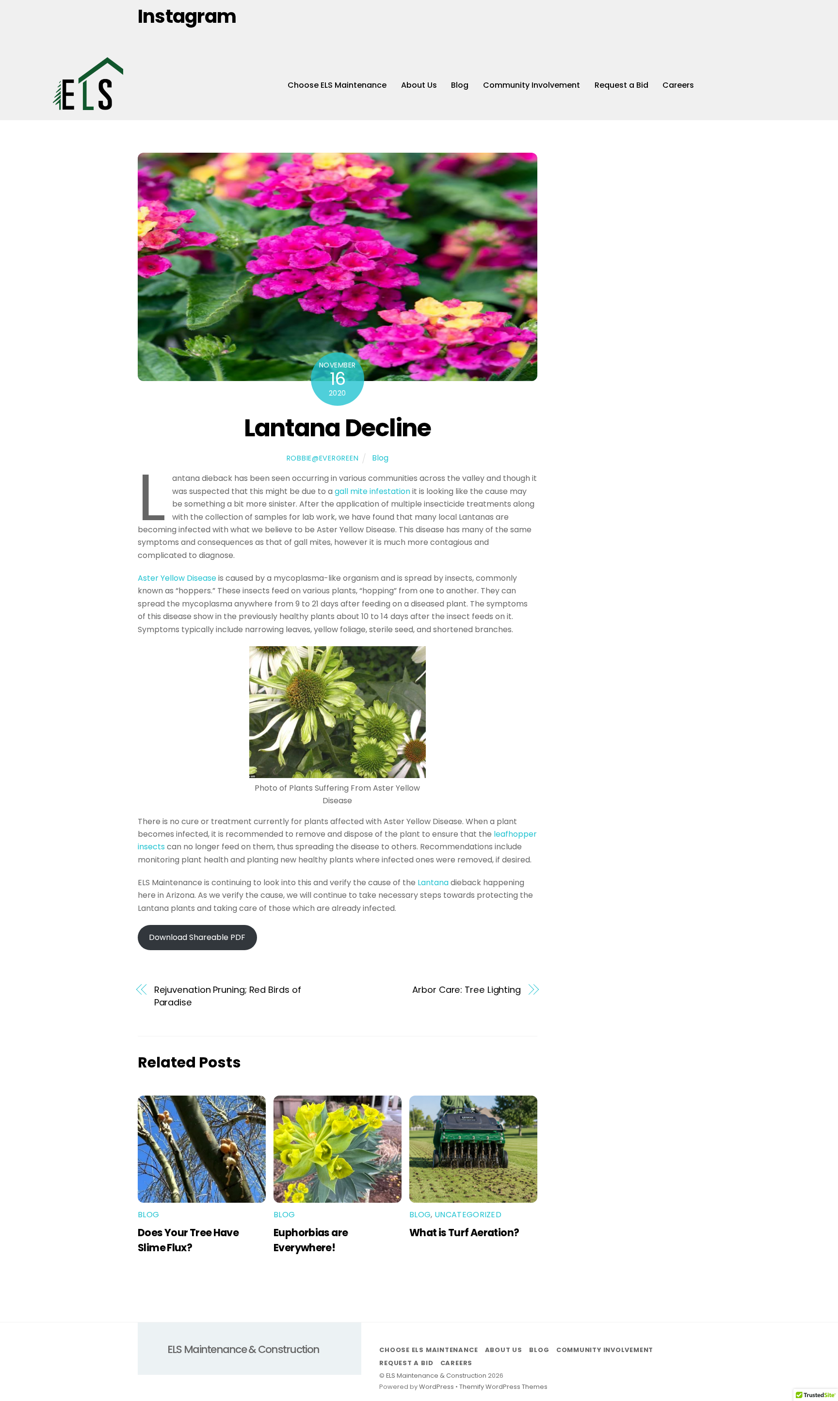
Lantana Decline (337, 428)
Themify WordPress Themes (503, 1386)
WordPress (436, 1386)
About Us (419, 85)
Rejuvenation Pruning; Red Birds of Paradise (227, 996)
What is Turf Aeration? (464, 1233)
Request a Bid (621, 85)
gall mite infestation (372, 491)
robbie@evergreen (323, 458)
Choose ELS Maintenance (337, 85)
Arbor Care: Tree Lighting (466, 990)
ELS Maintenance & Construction (436, 1375)
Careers (678, 85)
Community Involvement (531, 85)
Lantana (433, 882)
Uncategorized (468, 1214)
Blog (459, 85)
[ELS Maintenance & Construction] (88, 105)
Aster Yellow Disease (177, 578)
